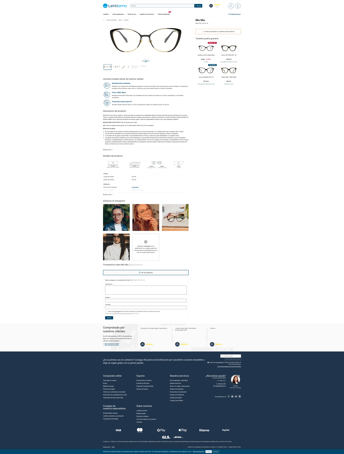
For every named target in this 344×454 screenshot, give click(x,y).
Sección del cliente (142, 389)
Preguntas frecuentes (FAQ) (144, 386)
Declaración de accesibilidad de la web (115, 395)
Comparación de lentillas (110, 419)
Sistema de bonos (175, 383)
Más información (198, 451)
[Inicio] (103, 19)
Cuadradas (135, 187)
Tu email (108, 304)
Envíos (105, 383)
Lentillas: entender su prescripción (113, 416)
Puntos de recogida (109, 389)
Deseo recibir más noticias (233, 359)
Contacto (139, 422)
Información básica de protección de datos (229, 366)
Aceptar (208, 451)
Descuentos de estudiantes (178, 392)
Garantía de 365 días (142, 383)
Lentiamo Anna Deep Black (206, 55)
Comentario (109, 284)
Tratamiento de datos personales (113, 398)
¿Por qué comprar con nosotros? (146, 419)
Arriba (113, 447)
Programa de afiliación (177, 395)
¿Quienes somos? (141, 411)
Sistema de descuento (176, 389)
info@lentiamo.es (220, 386)
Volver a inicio (106, 447)
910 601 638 (222, 384)
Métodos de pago (108, 386)
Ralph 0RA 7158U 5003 (229, 77)
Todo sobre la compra (109, 380)
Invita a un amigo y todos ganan (180, 386)
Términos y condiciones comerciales (114, 392)
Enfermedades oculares (110, 413)
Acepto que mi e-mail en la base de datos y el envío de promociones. (225, 363)
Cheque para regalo (176, 398)
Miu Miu (126, 20)
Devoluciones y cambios (143, 380)
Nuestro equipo (141, 413)
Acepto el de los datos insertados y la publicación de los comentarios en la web (132, 312)
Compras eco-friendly (176, 400)
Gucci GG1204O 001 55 (228, 55)
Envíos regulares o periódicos (179, 380)
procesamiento (117, 311)
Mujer (120, 20)
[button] (107, 67)
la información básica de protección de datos (121, 313)
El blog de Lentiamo (142, 416)
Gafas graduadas (111, 20)
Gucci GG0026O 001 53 (206, 77)
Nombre (107, 297)
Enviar (109, 318)
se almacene (219, 362)
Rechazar (215, 451)
